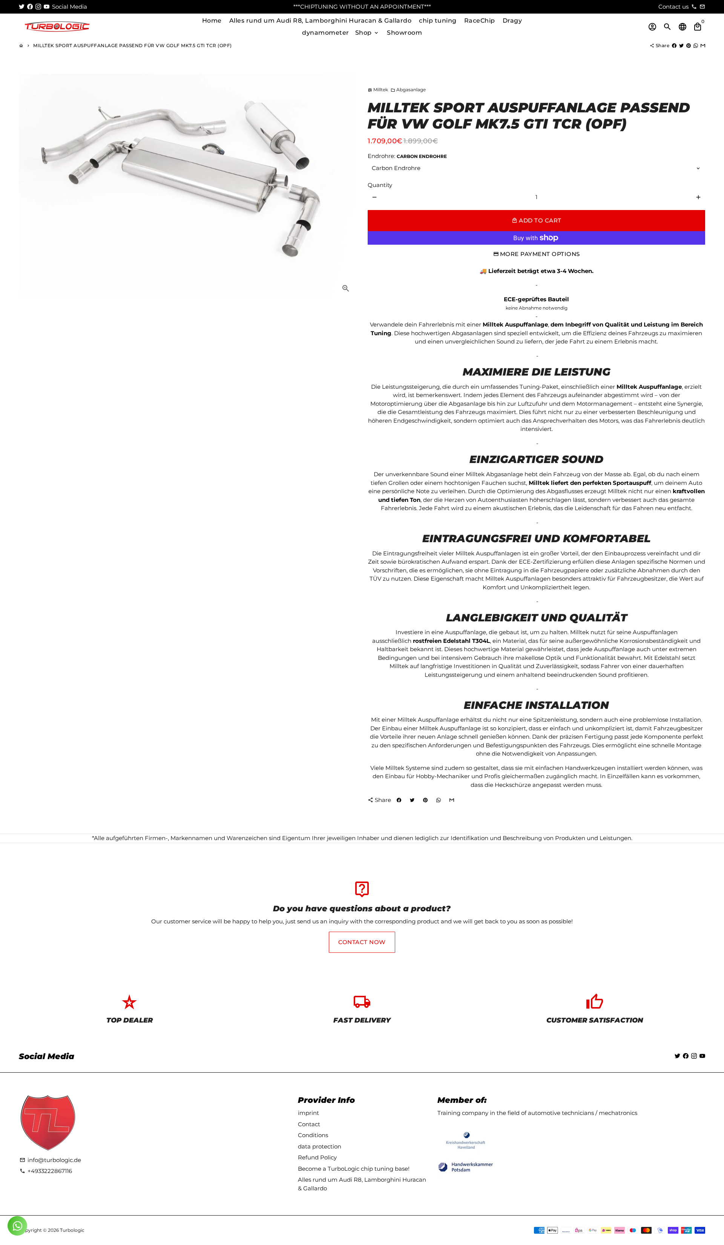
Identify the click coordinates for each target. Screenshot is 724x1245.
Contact (309, 1124)
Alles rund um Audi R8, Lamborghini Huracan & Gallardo (320, 20)
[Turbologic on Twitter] (22, 6)
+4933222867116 (46, 1170)
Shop (367, 32)
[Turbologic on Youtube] (46, 6)
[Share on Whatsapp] (695, 45)
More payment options (540, 254)
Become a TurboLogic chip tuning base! (354, 1168)
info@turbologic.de (50, 1160)
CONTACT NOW (362, 942)
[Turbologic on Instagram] (38, 6)
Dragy (512, 20)
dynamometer (325, 32)
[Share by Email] (703, 45)
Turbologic (72, 1230)
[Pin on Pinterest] (688, 45)
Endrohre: (407, 155)
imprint (308, 1112)
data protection (319, 1146)
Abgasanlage (408, 89)
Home (212, 20)
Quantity (380, 185)
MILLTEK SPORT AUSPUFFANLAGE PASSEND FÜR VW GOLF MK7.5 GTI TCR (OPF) (132, 45)
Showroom (404, 32)
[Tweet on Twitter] (681, 45)
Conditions (313, 1135)
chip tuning (438, 20)
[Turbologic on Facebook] (30, 6)
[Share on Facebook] (674, 45)
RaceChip (479, 20)
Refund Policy (317, 1157)
